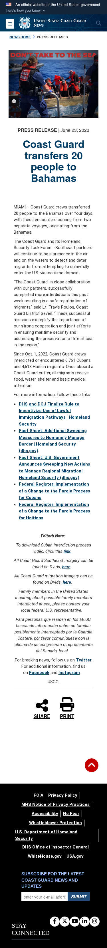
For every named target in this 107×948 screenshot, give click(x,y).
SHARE (42, 715)
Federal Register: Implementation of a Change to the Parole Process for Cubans (54, 491)
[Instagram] (95, 921)
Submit (78, 896)
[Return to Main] (91, 769)
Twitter (84, 660)
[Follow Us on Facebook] (55, 921)
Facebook (39, 672)
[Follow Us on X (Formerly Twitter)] (65, 921)
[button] (26, 10)
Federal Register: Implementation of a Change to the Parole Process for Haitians (54, 511)
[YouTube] (75, 921)
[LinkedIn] (85, 921)
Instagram (69, 672)
